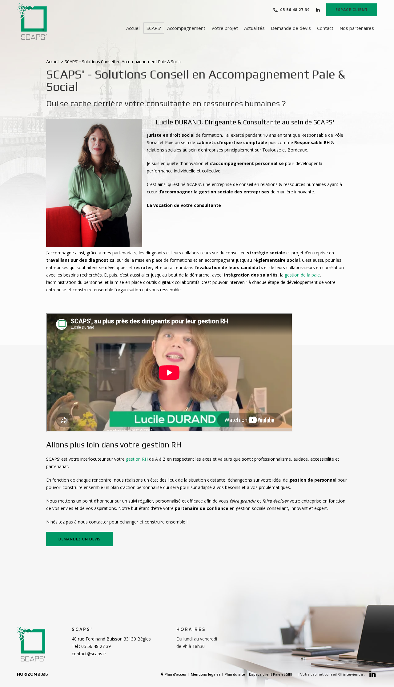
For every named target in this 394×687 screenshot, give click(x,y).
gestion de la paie (302, 275)
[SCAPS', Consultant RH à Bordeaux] (32, 21)
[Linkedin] (318, 10)
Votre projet (224, 28)
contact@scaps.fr (89, 654)
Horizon (27, 674)
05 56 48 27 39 (295, 9)
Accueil (133, 28)
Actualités (254, 28)
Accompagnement (186, 28)
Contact (325, 28)
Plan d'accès (175, 674)
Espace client (352, 9)
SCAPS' (154, 28)
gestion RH (137, 459)
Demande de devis (291, 28)
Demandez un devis (79, 539)
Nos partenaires (357, 28)
